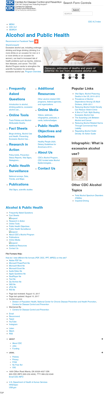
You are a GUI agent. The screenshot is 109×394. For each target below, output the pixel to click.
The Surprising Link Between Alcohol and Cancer (87, 119)
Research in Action (17, 221)
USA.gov (12, 387)
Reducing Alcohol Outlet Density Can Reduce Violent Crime (88, 108)
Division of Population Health (24, 301)
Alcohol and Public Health (38, 34)
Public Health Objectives (19, 226)
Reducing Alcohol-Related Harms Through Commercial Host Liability (89, 126)
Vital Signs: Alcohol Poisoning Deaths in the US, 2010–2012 (87, 95)
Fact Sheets (14, 215)
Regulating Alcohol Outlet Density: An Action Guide (85, 132)
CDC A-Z (13, 27)
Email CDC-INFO (16, 376)
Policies (15, 356)
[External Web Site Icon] (46, 60)
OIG (14, 367)
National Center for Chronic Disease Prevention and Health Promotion (66, 301)
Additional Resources (18, 245)
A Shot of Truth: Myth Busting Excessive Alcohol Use (87, 113)
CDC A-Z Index (94, 21)
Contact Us (13, 248)
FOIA (14, 362)
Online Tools (14, 223)
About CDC (17, 343)
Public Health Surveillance (20, 229)
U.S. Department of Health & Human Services (28, 382)
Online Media (14, 239)
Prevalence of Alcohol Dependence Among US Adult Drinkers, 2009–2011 (87, 102)
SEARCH (13, 29)
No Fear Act (17, 364)
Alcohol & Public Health (24, 207)
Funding (15, 348)
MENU (11, 24)
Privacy (15, 359)
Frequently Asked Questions (21, 212)
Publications (14, 237)
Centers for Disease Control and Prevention (30, 304)
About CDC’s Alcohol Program (21, 234)
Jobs (14, 345)
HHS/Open (13, 384)
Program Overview (33, 71)
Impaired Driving (82, 200)
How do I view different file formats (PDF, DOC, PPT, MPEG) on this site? (36, 257)
